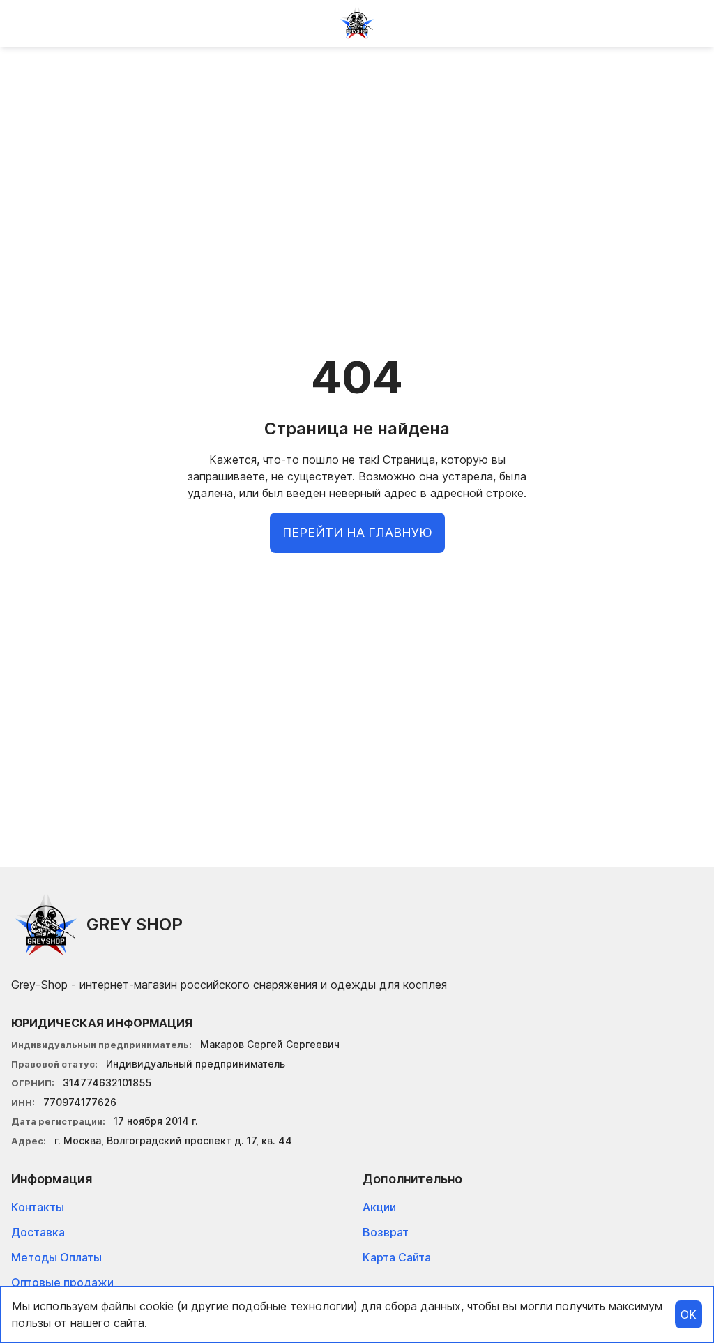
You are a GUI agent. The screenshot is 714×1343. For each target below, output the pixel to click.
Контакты (37, 1207)
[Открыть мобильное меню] (22, 22)
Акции (379, 1207)
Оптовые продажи (62, 1282)
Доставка (38, 1232)
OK (689, 1314)
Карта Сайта (397, 1257)
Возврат (386, 1232)
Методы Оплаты (56, 1257)
